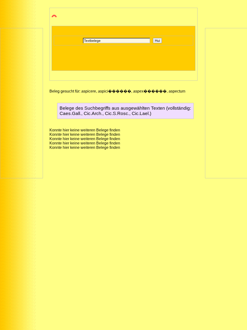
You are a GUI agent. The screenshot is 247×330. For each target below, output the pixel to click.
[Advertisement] (21, 102)
